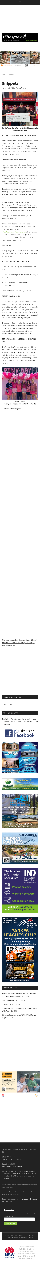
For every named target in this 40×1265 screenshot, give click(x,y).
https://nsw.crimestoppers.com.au (14, 232)
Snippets (18, 409)
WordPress (24, 1242)
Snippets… (6, 1008)
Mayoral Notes (7, 1004)
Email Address (9, 1220)
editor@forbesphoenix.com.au (12, 1163)
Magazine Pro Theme (25, 1239)
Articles (12, 409)
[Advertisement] (20, 437)
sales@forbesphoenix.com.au (12, 1170)
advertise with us (9, 1180)
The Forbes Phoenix (9, 719)
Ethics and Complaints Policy (23, 1178)
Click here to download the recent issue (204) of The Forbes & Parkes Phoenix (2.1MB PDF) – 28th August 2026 (19, 642)
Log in (31, 1242)
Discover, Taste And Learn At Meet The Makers (19, 1019)
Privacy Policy (12, 1175)
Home (4, 75)
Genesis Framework (13, 1242)
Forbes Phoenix (20, 37)
